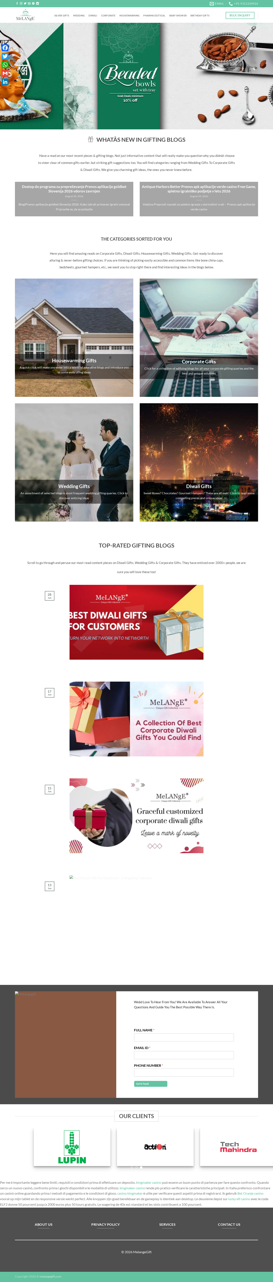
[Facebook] (5, 47)
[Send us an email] (29, 3)
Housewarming (129, 15)
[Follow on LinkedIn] (37, 3)
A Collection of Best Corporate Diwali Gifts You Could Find (136, 761)
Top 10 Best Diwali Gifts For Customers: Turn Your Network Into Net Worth (136, 664)
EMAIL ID (142, 1048)
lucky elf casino (239, 1199)
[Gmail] (5, 73)
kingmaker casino (148, 1182)
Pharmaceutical (154, 15)
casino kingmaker (130, 1193)
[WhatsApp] (5, 65)
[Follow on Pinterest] (33, 3)
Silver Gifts (61, 15)
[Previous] (11, 76)
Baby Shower (178, 15)
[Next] (262, 76)
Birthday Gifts (199, 15)
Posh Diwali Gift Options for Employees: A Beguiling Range (136, 955)
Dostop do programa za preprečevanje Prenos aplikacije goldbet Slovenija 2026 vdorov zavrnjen (74, 189)
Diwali (93, 15)
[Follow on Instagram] (21, 3)
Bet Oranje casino (250, 1193)
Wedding (79, 15)
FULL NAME (144, 1030)
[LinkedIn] (5, 82)
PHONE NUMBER (148, 1065)
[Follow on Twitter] (25, 3)
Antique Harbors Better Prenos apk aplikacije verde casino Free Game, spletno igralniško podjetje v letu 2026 (199, 189)
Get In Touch (142, 1083)
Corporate (108, 15)
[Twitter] (5, 56)
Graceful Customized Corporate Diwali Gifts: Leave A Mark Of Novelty (136, 858)
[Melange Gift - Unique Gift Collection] (31, 15)
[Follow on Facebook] (17, 3)
